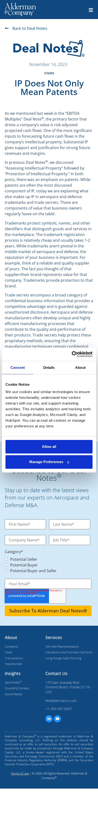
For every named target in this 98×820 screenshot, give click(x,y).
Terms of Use (20, 773)
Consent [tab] (17, 367)
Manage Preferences (46, 462)
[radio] (48, 559)
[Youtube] (57, 718)
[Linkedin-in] (49, 718)
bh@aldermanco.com (61, 700)
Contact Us (56, 673)
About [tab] (80, 367)
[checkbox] (45, 564)
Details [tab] (49, 367)
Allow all (49, 447)
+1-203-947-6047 (58, 708)
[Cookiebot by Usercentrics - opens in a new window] (72, 354)
